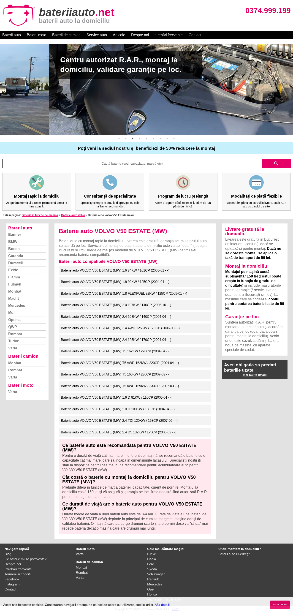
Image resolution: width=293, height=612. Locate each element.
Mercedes (16, 305)
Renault (153, 579)
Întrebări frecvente (168, 35)
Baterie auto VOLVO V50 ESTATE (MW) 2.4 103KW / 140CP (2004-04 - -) (116, 316)
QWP (12, 327)
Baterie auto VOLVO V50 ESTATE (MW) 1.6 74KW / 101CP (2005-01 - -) (115, 270)
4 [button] (139, 138)
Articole (119, 35)
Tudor (13, 341)
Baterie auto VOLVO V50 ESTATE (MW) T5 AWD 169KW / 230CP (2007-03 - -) (120, 386)
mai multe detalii (255, 375)
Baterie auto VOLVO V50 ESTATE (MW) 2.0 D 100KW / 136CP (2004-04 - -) (118, 409)
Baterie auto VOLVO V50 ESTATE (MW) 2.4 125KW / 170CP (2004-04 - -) (116, 340)
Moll (11, 313)
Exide (13, 270)
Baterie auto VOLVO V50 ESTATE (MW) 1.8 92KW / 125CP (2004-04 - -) (115, 282)
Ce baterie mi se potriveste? (25, 559)
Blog (8, 554)
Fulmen (14, 284)
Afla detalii (162, 605)
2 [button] (126, 138)
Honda (152, 594)
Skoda (152, 569)
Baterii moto (36, 35)
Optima (14, 320)
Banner (14, 235)
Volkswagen (156, 574)
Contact (195, 35)
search (276, 163)
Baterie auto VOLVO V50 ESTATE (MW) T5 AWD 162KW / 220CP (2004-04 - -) (120, 363)
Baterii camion (23, 356)
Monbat (14, 291)
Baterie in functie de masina (40, 215)
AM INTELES (280, 604)
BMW (12, 242)
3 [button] (132, 138)
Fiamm (14, 277)
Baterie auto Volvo (73, 215)
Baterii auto (11, 35)
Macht (13, 298)
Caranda (15, 256)
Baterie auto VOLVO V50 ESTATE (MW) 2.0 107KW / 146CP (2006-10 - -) (116, 305)
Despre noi (140, 35)
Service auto (97, 35)
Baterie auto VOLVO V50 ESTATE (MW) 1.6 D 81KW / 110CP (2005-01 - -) (117, 397)
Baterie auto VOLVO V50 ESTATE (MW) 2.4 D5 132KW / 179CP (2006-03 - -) (118, 432)
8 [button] (167, 138)
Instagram (12, 584)
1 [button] (119, 138)
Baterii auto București (234, 554)
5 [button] (146, 138)
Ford (150, 564)
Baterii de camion (66, 35)
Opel (150, 589)
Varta (12, 348)
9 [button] (174, 138)
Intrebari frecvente (18, 569)
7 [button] (160, 138)
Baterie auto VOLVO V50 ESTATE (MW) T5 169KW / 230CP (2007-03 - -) (116, 374)
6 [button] (153, 138)
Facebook (12, 579)
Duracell (15, 263)
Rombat (15, 334)
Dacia (151, 559)
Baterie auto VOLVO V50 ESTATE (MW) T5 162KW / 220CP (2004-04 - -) (116, 351)
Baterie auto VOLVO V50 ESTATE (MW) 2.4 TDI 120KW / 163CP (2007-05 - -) (119, 420)
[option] (146, 89)
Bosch (14, 249)
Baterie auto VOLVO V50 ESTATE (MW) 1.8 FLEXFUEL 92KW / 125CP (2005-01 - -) (124, 293)
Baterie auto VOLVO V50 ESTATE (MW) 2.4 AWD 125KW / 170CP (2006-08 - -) (120, 328)
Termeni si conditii (18, 574)
